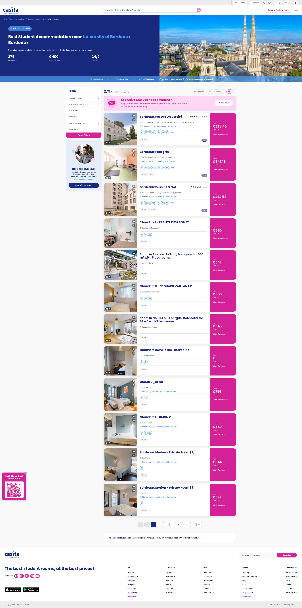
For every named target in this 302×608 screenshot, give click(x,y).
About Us (289, 588)
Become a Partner (249, 576)
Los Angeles (208, 580)
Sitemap (245, 572)
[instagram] (22, 576)
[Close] (25, 472)
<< (141, 524)
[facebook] (16, 576)
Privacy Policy (291, 576)
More (172, 132)
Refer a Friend (291, 592)
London (131, 572)
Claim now (224, 103)
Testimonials (247, 588)
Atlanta (207, 584)
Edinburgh (132, 588)
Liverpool (131, 584)
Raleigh (207, 588)
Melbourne (170, 576)
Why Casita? (247, 592)
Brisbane (169, 580)
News (244, 584)
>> (199, 524)
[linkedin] (32, 576)
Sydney (169, 572)
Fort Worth (208, 576)
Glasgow (131, 580)
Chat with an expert (83, 185)
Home (6, 19)
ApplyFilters (84, 135)
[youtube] (38, 576)
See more (132, 596)
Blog (244, 580)
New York (207, 572)
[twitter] (27, 576)
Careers (289, 584)
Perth (168, 584)
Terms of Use (291, 572)
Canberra (170, 592)
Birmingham (133, 576)
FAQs (288, 580)
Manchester (133, 592)
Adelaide (169, 588)
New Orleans (209, 592)
